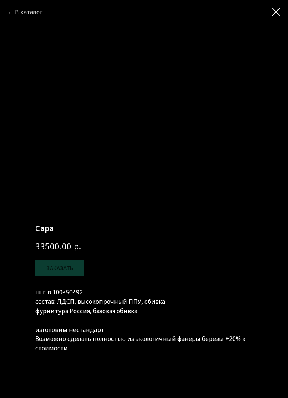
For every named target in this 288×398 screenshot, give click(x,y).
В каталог (28, 12)
